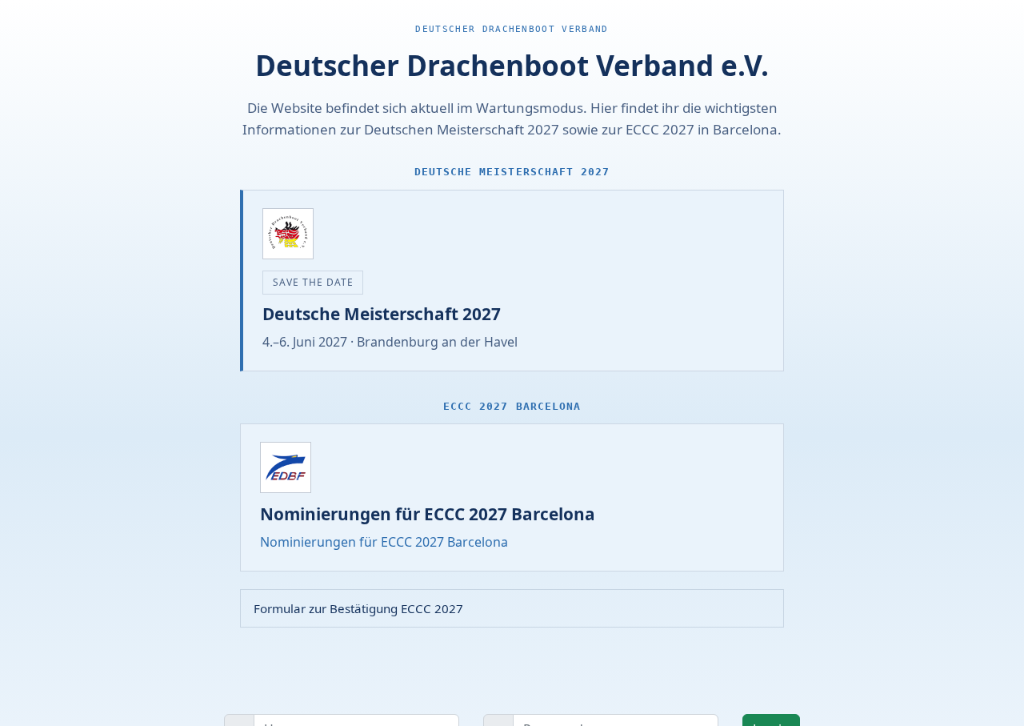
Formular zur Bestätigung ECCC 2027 (358, 608)
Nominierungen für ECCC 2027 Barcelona (384, 542)
